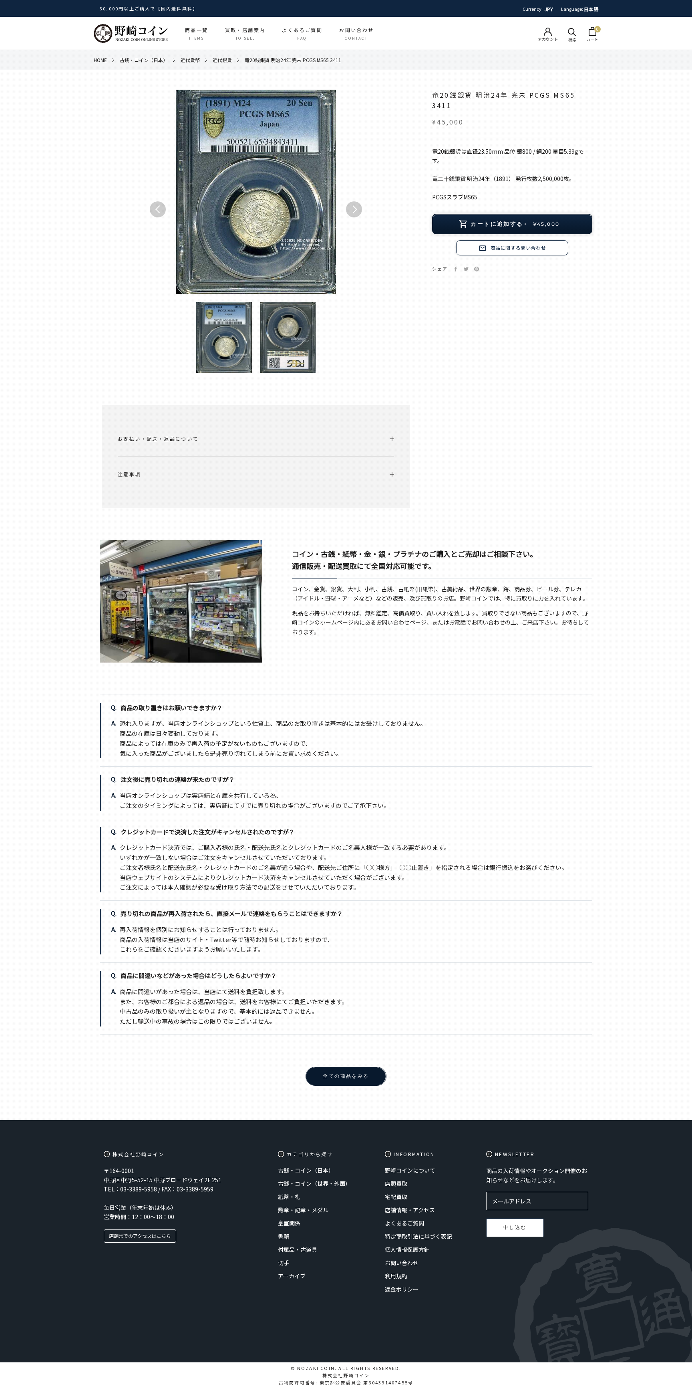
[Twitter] (466, 269)
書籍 (283, 1236)
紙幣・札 (289, 1197)
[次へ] (354, 209)
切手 (283, 1263)
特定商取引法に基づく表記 (418, 1236)
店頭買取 (396, 1183)
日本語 (591, 9)
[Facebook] (455, 269)
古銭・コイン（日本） (306, 1170)
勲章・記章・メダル (303, 1210)
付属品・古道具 (297, 1249)
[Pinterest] (476, 269)
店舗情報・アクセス (410, 1210)
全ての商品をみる (346, 1076)
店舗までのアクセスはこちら (140, 1235)
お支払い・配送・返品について (158, 438)
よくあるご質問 (404, 1223)
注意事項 (129, 474)
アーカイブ (292, 1276)
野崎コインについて (410, 1170)
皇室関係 (289, 1223)
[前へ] (158, 209)
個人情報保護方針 (407, 1249)
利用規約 (396, 1276)
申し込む (515, 1227)
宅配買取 (396, 1197)
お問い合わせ (401, 1263)
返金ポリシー (401, 1289)
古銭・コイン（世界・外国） (314, 1183)
